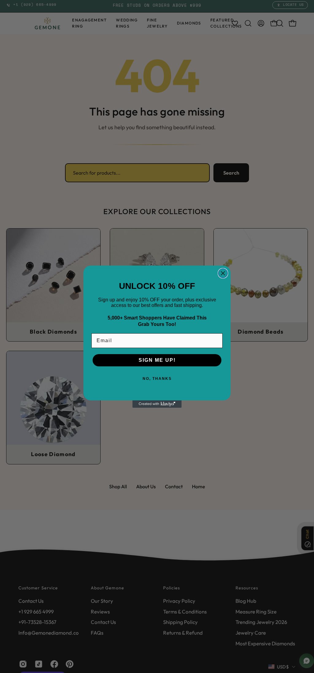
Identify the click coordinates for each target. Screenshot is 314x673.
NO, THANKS (157, 378)
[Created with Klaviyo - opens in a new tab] (157, 404)
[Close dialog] (223, 273)
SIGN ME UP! (157, 360)
